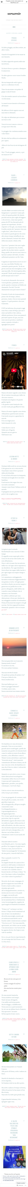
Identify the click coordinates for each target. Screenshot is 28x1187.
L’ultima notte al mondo (14, 459)
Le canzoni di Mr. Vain (14, 506)
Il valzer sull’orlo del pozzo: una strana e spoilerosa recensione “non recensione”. (14, 1152)
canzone (23, 329)
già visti (4, 614)
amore (7, 159)
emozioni (4, 704)
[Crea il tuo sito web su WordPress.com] (14, 1)
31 (24, 1053)
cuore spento (16, 1037)
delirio (16, 507)
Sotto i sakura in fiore (14, 1054)
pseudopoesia (19, 1039)
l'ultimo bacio (22, 1037)
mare (9, 330)
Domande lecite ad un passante (14, 635)
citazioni (5, 330)
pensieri (16, 160)
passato (19, 330)
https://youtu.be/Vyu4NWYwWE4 (14, 501)
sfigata (24, 958)
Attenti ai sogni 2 (14, 522)
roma (25, 1128)
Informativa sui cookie (9, 1180)
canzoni (11, 1036)
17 (24, 633)
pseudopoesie (23, 159)
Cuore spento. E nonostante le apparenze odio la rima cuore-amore (14, 981)
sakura (14, 1129)
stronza (10, 959)
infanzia (12, 958)
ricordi (7, 331)
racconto (13, 618)
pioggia (19, 160)
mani (13, 704)
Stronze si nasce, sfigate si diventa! (14, 723)
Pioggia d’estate (14, 39)
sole (14, 161)
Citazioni (15, 1036)
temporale (18, 161)
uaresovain (14, 13)
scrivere (11, 161)
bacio (7, 1037)
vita (21, 161)
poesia (19, 704)
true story (15, 959)
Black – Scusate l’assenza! (14, 177)
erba (3, 1128)
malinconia (9, 704)
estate (9, 160)
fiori (5, 1128)
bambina (3, 958)
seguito (12, 619)
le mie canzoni (18, 442)
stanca (22, 443)
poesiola (22, 704)
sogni (16, 619)
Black (20, 329)
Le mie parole (17, 159)
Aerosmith (8, 443)
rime (22, 160)
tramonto (18, 331)
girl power (8, 958)
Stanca (14, 345)
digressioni (11, 159)
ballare (24, 703)
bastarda (10, 1037)
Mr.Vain (11, 329)
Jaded (15, 443)
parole (12, 160)
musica (15, 330)
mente (7, 1039)
